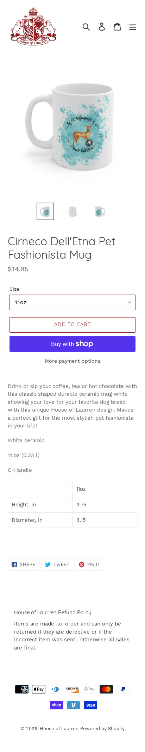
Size (14, 289)
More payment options (72, 361)
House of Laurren (59, 728)
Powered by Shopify (102, 728)
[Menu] (132, 27)
